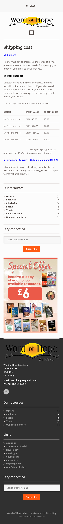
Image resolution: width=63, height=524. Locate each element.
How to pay (12, 449)
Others (10, 196)
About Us (11, 442)
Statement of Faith (16, 446)
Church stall (12, 456)
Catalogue (12, 453)
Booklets (11, 199)
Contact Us (12, 460)
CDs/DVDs (11, 203)
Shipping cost (13, 463)
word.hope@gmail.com (24, 380)
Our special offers (16, 217)
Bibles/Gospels (14, 213)
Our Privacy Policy (16, 467)
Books (9, 206)
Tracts (9, 210)
